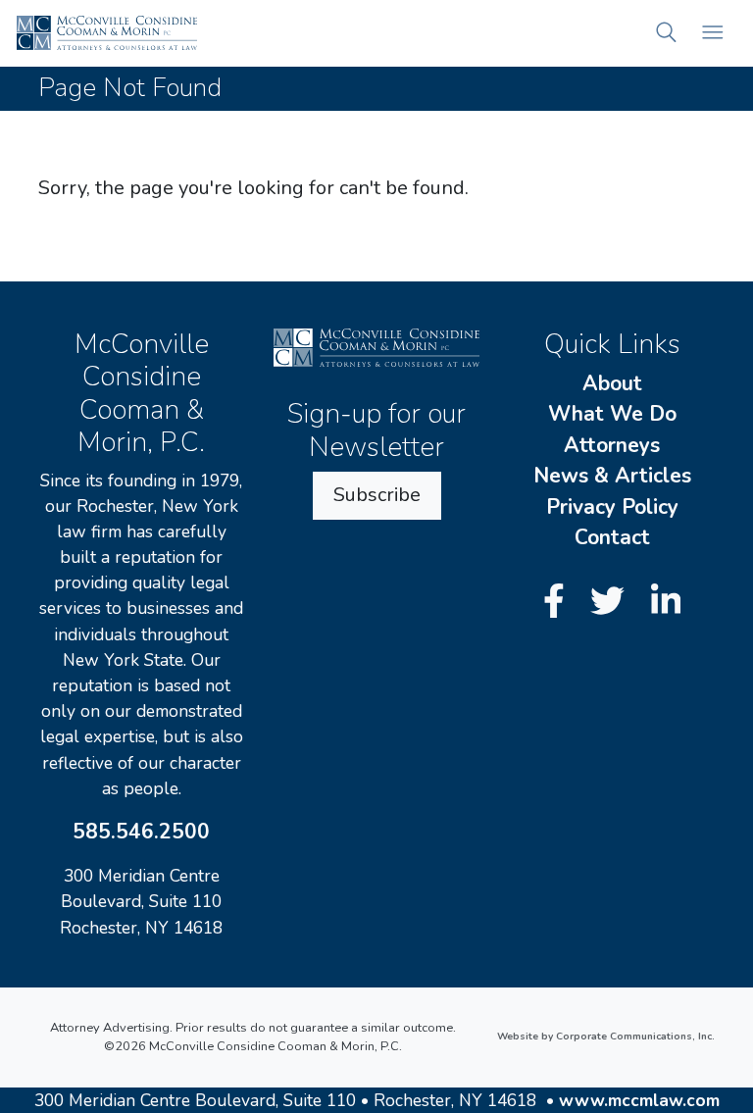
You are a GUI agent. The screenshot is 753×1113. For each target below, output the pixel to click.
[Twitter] (611, 603)
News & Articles (612, 475)
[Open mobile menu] (712, 33)
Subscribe (377, 494)
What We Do (612, 414)
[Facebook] (558, 603)
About (612, 383)
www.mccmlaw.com (639, 1100)
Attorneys (612, 445)
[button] (666, 33)
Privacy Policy (612, 507)
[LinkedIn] (666, 603)
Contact (612, 537)
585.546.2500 (141, 831)
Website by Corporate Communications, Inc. (606, 1036)
